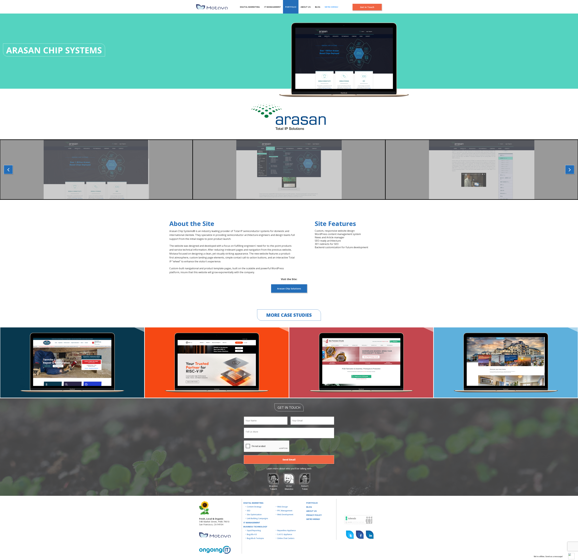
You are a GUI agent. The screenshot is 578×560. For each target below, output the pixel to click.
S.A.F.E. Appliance (284, 534)
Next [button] (569, 169)
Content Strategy (254, 506)
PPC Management (284, 510)
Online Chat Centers (285, 538)
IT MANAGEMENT (272, 7)
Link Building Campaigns (257, 518)
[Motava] (212, 6)
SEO (248, 510)
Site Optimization (254, 514)
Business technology (255, 526)
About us (306, 7)
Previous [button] (8, 169)
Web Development (285, 514)
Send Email (289, 459)
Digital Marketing (250, 7)
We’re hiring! (331, 7)
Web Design (282, 506)
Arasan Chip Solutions (289, 288)
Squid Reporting (254, 530)
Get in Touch (367, 7)
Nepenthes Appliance (286, 530)
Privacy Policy (314, 515)
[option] (96, 169)
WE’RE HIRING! (313, 519)
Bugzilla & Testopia (255, 538)
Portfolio (290, 7)
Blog (317, 7)
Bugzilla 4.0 (252, 534)
